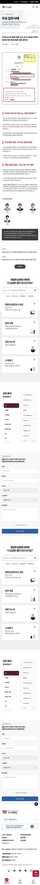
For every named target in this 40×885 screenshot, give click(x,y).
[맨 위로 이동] (36, 804)
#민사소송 (15, 296)
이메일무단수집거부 (8, 840)
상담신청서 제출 (20, 531)
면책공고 (4, 838)
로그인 (16, 2)
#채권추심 (31, 296)
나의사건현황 (23, 2)
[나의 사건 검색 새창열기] (9, 871)
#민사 (8, 296)
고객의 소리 (5, 843)
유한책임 (23, 838)
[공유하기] (37, 31)
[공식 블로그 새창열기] (14, 871)
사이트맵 (23, 840)
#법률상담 (23, 296)
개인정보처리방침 (25, 835)
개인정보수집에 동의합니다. (21, 525)
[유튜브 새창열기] (25, 871)
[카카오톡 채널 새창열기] (20, 871)
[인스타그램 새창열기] (31, 871)
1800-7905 (34, 2)
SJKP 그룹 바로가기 (10, 820)
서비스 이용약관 (6, 835)
